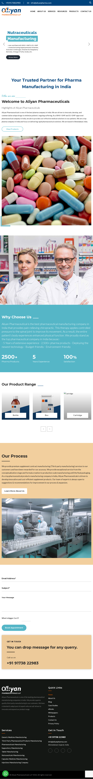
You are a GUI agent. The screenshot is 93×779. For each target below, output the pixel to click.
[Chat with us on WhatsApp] (5, 773)
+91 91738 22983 (57, 737)
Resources (62, 11)
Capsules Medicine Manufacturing (14, 759)
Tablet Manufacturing (10, 752)
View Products (12, 129)
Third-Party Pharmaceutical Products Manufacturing (22, 741)
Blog (50, 702)
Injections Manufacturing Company (15, 762)
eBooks (51, 709)
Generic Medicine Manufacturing (14, 737)
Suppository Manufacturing (12, 748)
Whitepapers (53, 713)
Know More (13, 57)
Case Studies (53, 705)
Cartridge (46, 415)
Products (73, 11)
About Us (41, 11)
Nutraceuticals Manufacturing (13, 755)
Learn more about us (14, 491)
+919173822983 (13, 3)
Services (51, 11)
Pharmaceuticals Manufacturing (14, 744)
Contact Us (86, 11)
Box (15, 415)
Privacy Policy (53, 724)
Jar (77, 415)
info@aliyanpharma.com (41, 3)
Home (32, 11)
